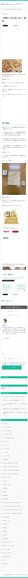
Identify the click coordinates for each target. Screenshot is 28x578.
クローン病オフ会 (6, 434)
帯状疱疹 (5, 495)
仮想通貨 (5, 459)
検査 (4, 527)
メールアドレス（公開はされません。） (9, 358)
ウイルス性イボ (6, 427)
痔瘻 (4, 534)
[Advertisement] (14, 44)
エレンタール (5, 430)
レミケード (5, 455)
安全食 (4, 488)
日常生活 (5, 517)
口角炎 (4, 481)
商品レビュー (5, 484)
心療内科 (5, 499)
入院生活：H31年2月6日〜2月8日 (10, 473)
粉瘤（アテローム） (7, 542)
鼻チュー (5, 563)
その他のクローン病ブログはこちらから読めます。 (14, 277)
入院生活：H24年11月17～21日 (9, 463)
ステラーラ (5, 445)
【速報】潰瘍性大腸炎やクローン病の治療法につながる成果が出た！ (15, 413)
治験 (4, 531)
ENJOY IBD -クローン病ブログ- (12, 4)
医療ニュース (5, 477)
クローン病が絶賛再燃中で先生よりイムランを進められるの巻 (15, 404)
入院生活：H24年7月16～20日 (9, 466)
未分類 (4, 524)
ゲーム (4, 441)
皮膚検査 (5, 538)
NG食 (4, 423)
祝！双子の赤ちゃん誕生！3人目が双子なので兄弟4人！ (14, 396)
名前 (3, 353)
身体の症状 (5, 556)
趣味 (11, 300)
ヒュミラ (5, 448)
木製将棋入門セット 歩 (7, 227)
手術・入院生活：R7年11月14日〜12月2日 (11, 513)
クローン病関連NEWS (7, 437)
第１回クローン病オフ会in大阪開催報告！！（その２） (14, 400)
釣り (4, 560)
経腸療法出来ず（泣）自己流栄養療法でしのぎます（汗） (15, 408)
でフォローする (15, 311)
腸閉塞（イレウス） (7, 545)
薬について (5, 549)
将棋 (4, 300)
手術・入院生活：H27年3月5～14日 (10, 502)
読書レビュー (5, 552)
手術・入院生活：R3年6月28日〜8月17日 (11, 509)
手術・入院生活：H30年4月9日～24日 (11, 506)
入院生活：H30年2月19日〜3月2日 (10, 470)
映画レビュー (5, 520)
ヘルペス (5, 452)
